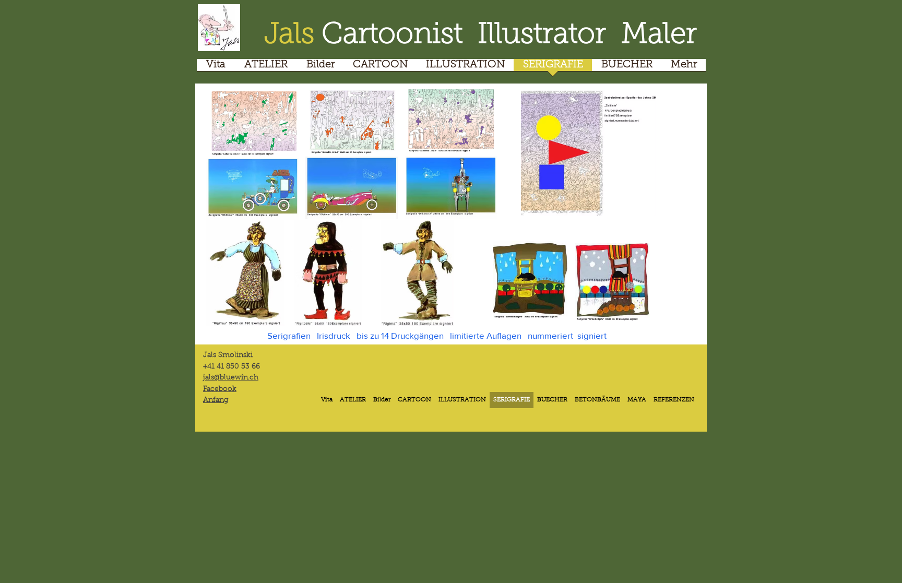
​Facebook (219, 389)
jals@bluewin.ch (230, 378)
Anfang (215, 400)
